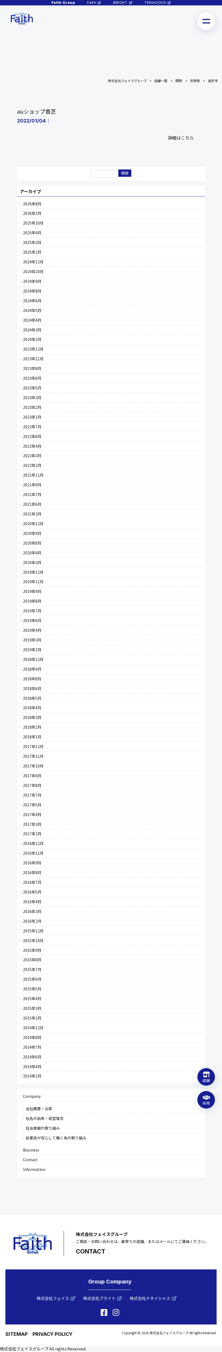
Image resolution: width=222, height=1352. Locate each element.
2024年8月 (32, 291)
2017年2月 (32, 833)
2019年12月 (33, 572)
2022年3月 (32, 455)
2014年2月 (32, 1076)
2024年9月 (32, 281)
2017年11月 (33, 756)
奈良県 (195, 80)
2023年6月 (32, 378)
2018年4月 (32, 707)
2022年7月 (32, 426)
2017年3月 (32, 824)
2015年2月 (32, 1018)
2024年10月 (33, 271)
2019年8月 (32, 601)
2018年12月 (33, 659)
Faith (91, 3)
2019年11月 (33, 581)
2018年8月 (32, 678)
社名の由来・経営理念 (45, 1118)
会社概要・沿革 (39, 1108)
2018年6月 (32, 688)
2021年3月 (32, 514)
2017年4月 (32, 814)
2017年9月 (32, 775)
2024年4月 (32, 320)
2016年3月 (32, 911)
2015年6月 (32, 979)
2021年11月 (33, 475)
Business (31, 1150)
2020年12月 (33, 523)
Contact (30, 1159)
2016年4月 (32, 901)
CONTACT (90, 1251)
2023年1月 (32, 417)
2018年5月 (32, 698)
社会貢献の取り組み (43, 1128)
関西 (178, 80)
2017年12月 (33, 746)
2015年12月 (33, 930)
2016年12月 (33, 843)
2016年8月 (32, 872)
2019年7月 (32, 610)
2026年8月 (32, 203)
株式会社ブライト (99, 1298)
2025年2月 (32, 252)
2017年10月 (33, 766)
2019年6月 (32, 620)
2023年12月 (33, 349)
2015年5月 (32, 988)
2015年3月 (32, 1008)
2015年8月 (32, 959)
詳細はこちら (181, 137)
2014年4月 (32, 1066)
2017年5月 (32, 804)
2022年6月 (32, 436)
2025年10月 (33, 223)
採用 (206, 1103)
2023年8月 (32, 368)
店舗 (206, 1080)
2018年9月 (32, 669)
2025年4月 (32, 232)
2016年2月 (32, 921)
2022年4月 (32, 446)
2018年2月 (32, 727)
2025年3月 (32, 242)
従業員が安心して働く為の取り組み (56, 1137)
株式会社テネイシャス (150, 1298)
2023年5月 (32, 387)
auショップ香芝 (36, 111)
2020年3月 (32, 562)
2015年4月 (32, 998)
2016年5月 (32, 892)
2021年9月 (32, 484)
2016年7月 (32, 882)
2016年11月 (33, 853)
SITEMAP (16, 1334)
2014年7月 (32, 1047)
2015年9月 (32, 950)
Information (34, 1169)
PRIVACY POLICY (52, 1334)
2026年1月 (32, 213)
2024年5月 (32, 310)
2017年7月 (32, 795)
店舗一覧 (160, 80)
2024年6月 (32, 300)
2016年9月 (32, 862)
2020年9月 (32, 533)
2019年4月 (32, 630)
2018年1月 (32, 736)
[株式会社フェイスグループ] (22, 18)
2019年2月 (32, 649)
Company (32, 1096)
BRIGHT (120, 3)
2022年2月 (32, 465)
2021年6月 (32, 504)
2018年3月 (32, 717)
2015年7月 (32, 969)
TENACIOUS (155, 3)
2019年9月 (32, 591)
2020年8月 (32, 543)
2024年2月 (32, 339)
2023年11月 (33, 358)
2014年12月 (33, 1027)
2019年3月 (32, 640)
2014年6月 (32, 1056)
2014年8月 (32, 1037)
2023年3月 (32, 397)
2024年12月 (33, 261)
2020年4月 (32, 552)
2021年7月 (32, 494)
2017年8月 (32, 785)
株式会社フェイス (53, 1298)
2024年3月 (32, 329)
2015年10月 (33, 940)
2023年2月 (32, 407)
